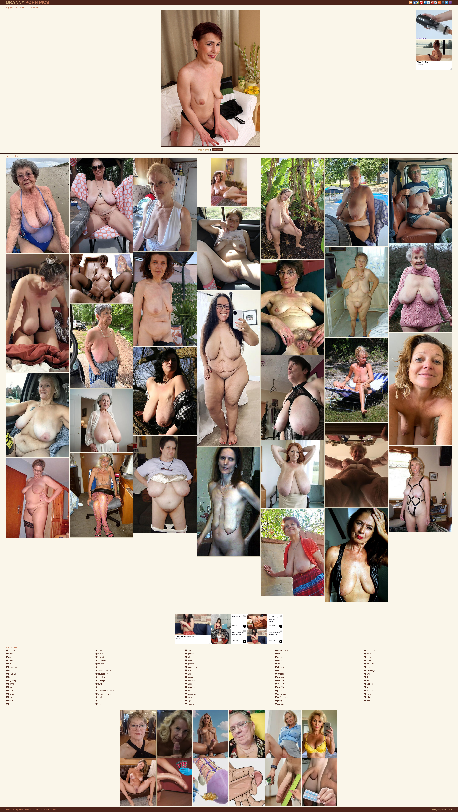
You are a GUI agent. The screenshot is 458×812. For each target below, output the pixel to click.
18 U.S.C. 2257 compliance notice (44, 810)
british (10, 704)
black (10, 691)
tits (367, 677)
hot (188, 691)
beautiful (12, 674)
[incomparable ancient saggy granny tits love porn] (228, 502)
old (278, 664)
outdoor (280, 674)
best (10, 677)
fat (99, 701)
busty (100, 654)
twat (368, 681)
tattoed (369, 674)
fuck (189, 650)
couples (101, 677)
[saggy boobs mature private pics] (37, 498)
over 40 (280, 677)
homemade (192, 687)
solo (368, 667)
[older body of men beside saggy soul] (420, 389)
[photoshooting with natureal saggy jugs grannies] (165, 298)
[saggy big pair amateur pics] (165, 391)
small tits (370, 664)
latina (189, 697)
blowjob (11, 697)
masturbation (282, 650)
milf (278, 654)
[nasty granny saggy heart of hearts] (356, 292)
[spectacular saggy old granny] (228, 369)
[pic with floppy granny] (165, 204)
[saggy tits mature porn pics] (292, 307)
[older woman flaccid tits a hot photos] (101, 346)
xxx (368, 701)
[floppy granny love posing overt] (101, 420)
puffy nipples (282, 697)
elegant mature (104, 694)
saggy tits (370, 650)
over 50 (280, 681)
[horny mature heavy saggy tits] (420, 489)
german (190, 654)
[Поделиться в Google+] (421, 2)
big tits (11, 684)
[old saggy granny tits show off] (101, 205)
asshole (11, 660)
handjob (191, 681)
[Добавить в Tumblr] (443, 2)
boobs (11, 701)
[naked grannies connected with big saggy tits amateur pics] (356, 202)
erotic (100, 697)
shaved (369, 657)
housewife (191, 694)
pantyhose (281, 694)
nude (279, 660)
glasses (190, 664)
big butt (101, 657)
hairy (189, 674)
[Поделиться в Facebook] (414, 2)
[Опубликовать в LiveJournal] (428, 2)
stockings (370, 670)
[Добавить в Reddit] (435, 2)
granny (190, 670)
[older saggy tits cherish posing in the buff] (356, 465)
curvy (100, 687)
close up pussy (104, 670)
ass (9, 657)
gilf (188, 657)
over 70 (280, 687)
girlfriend (191, 660)
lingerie (190, 704)
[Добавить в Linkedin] (425, 2)
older (279, 670)
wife (368, 697)
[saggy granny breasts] (356, 555)
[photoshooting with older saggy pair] (420, 200)
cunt (100, 684)
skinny (369, 660)
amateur (11, 650)
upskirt (369, 684)
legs (189, 701)
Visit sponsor (217, 150)
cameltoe (102, 660)
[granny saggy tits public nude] (292, 397)
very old (370, 691)
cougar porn (103, 674)
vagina (369, 687)
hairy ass (191, 677)
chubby (101, 664)
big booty (12, 681)
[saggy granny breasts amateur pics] (210, 78)
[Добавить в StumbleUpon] (439, 2)
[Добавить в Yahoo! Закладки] (450, 2)
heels (189, 684)
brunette (101, 650)
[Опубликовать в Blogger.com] (410, 2)
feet (99, 704)
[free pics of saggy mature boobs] (101, 495)
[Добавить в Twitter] (446, 2)
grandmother (192, 667)
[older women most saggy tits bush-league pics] (228, 248)
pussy (279, 701)
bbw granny (13, 667)
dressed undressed (106, 691)
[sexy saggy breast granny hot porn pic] (292, 474)
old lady (280, 667)
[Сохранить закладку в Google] (417, 2)
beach (11, 670)
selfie (368, 654)
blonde (11, 694)
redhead (280, 704)
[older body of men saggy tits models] (292, 208)
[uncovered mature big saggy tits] (165, 484)
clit (99, 667)
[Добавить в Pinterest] (432, 2)
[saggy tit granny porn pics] (37, 205)
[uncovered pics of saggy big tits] (292, 552)
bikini (10, 687)
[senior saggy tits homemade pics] (356, 380)
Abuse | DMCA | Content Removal (18, 810)
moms (279, 657)
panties (280, 691)
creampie (102, 681)
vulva (368, 694)
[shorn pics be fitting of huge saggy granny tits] (101, 279)
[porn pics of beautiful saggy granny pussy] (37, 313)
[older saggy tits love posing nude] (37, 415)
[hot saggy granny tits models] (420, 287)
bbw (10, 664)
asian (10, 654)
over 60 (280, 684)
